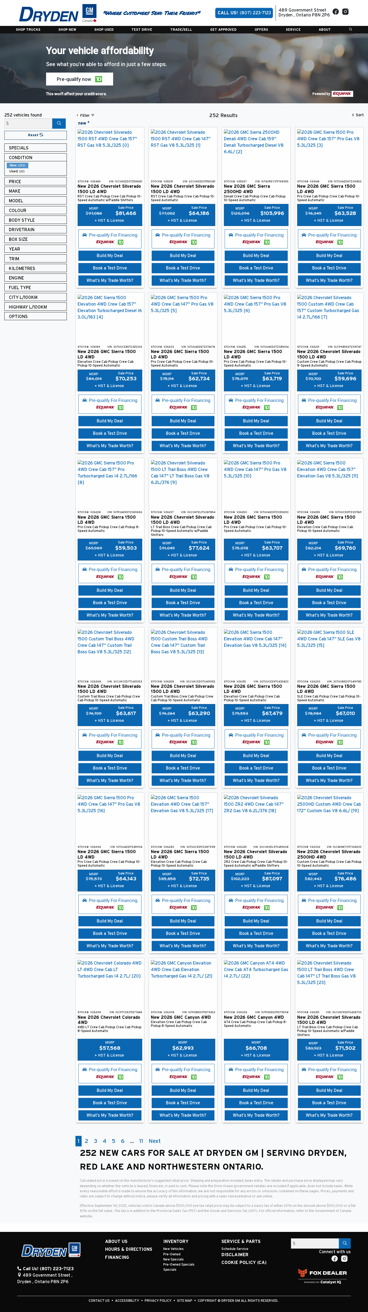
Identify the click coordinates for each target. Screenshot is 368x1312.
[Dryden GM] (57, 13)
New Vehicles (173, 1249)
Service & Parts (241, 1241)
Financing (117, 1257)
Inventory (176, 1241)
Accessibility (127, 1301)
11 (141, 1141)
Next (155, 1141)
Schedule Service (234, 1249)
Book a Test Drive (110, 268)
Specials (169, 1270)
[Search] (59, 123)
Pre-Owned (171, 1254)
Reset (34, 135)
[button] (28, 29)
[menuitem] (37, 165)
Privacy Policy (158, 1301)
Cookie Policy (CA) (243, 1262)
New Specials (173, 1259)
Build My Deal (110, 256)
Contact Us (99, 1301)
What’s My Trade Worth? (109, 280)
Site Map (185, 1301)
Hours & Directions (128, 1249)
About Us (116, 1241)
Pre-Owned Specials (179, 1264)
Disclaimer (234, 1255)
